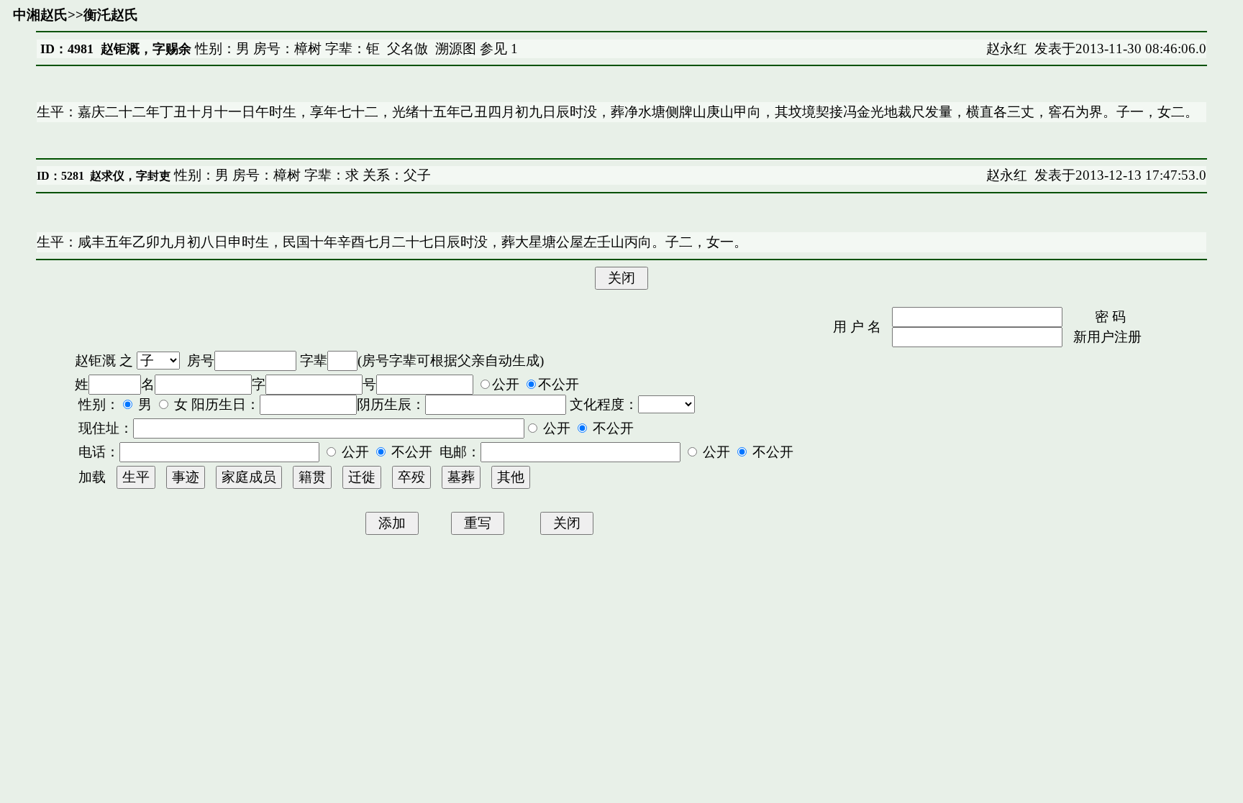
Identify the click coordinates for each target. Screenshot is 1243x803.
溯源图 (455, 48)
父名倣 (407, 48)
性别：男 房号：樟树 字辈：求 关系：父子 (300, 175)
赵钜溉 (95, 360)
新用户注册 (1107, 336)
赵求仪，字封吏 (130, 176)
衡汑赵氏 (110, 14)
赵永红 (1006, 48)
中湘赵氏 (40, 14)
